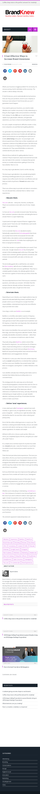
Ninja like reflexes (21, 556)
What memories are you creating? (12, 703)
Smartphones (7, 559)
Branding (35, 64)
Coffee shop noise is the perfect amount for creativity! (20, 2)
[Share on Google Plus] (15, 72)
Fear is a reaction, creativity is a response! (15, 707)
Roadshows (32, 556)
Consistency (12, 546)
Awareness (14, 539)
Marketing (25, 553)
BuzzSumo (31, 349)
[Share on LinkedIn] (25, 72)
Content (20, 546)
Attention (6, 539)
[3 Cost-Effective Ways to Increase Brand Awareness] (20, 44)
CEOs (4, 546)
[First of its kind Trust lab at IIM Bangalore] (20, 655)
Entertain (6, 549)
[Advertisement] (21, 22)
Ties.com (5, 202)
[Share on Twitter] (10, 72)
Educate (32, 546)
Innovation (5, 775)
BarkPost (18, 342)
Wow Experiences (27, 563)
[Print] (5, 79)
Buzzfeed (31, 543)
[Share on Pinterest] (20, 72)
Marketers (17, 553)
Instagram (24, 549)
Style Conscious (18, 559)
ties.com (12, 212)
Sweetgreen (20, 408)
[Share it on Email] (30, 72)
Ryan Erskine (7, 64)
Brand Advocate (8, 543)
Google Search (15, 549)
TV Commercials (15, 563)
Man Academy (9, 266)
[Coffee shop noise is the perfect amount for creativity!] (20, 614)
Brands (24, 543)
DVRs (26, 546)
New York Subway (8, 556)
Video (4, 785)
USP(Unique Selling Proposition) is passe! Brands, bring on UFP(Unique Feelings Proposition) (20, 699)
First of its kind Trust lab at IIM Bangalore (16, 667)
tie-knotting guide (24, 233)
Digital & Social (6, 772)
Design (4, 768)
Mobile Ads (33, 553)
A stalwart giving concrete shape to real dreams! (17, 691)
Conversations (6, 765)
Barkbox (22, 539)
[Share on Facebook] (5, 72)
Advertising (5, 759)
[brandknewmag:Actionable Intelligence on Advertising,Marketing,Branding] (20, 13)
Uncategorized (6, 781)
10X (18, 240)
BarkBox (18, 311)
